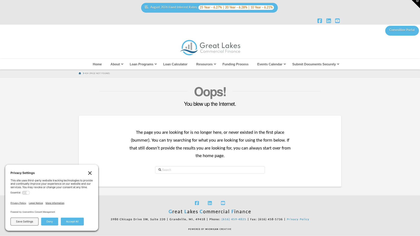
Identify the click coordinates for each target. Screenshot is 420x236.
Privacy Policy (298, 219)
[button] (416, 4)
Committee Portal (402, 30)
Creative (218, 229)
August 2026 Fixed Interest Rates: (211, 7)
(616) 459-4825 (234, 219)
